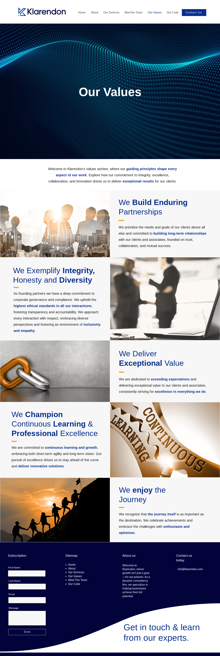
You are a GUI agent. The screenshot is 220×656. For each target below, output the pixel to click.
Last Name (14, 581)
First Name (14, 567)
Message (14, 608)
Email (12, 594)
